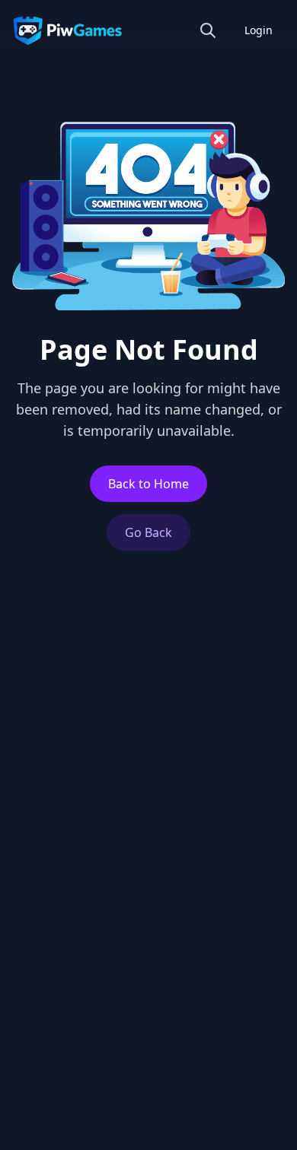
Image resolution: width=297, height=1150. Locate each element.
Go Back (148, 532)
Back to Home (148, 483)
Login (258, 30)
